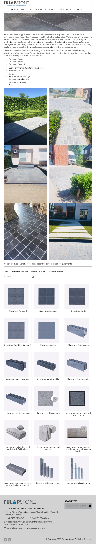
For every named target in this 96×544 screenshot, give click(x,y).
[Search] (33, 277)
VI (87, 2)
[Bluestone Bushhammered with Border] (77, 398)
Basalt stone (38, 271)
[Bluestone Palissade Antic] (77, 468)
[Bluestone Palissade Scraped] (46, 468)
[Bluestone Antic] (77, 296)
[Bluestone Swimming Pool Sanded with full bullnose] (16, 432)
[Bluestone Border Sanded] (77, 364)
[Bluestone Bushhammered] (46, 398)
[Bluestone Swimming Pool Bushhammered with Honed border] (77, 432)
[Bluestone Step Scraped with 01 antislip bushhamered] (16, 468)
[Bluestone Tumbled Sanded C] (16, 330)
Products (40, 9)
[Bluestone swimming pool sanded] (46, 432)
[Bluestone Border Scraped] (16, 398)
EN (91, 2)
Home (14, 9)
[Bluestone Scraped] (46, 296)
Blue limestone (20, 271)
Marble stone (56, 271)
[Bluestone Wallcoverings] (16, 364)
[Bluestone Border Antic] (77, 330)
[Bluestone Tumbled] (16, 296)
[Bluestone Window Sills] (46, 364)
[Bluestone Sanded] (46, 330)
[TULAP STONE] (16, 4)
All (6, 271)
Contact (80, 9)
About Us (25, 9)
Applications (56, 9)
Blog (69, 9)
